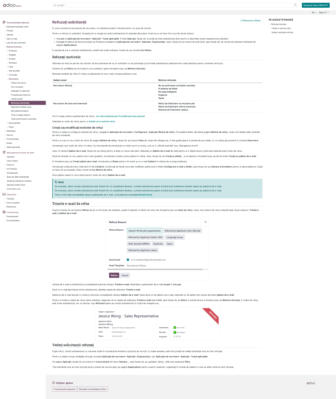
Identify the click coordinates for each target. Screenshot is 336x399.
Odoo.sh (10, 165)
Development (12, 216)
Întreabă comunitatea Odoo (92, 389)
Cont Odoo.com (13, 189)
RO (313, 12)
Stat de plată (14, 71)
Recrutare (13, 79)
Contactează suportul (64, 389)
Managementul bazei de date (20, 153)
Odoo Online (12, 161)
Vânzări (10, 35)
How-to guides (13, 203)
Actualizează (12, 173)
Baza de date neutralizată (18, 177)
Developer (11, 194)
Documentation (13, 220)
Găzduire (11, 157)
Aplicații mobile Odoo (16, 185)
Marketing (11, 131)
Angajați (12, 55)
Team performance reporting (23, 119)
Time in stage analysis (20, 115)
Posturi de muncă (18, 83)
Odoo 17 (323, 12)
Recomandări (14, 123)
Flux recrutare (17, 87)
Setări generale (13, 147)
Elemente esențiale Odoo (18, 27)
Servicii (10, 135)
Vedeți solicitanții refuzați (282, 32)
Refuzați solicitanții (20, 103)
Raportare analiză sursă (21, 107)
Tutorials (10, 199)
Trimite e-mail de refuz (281, 28)
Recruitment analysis (20, 111)
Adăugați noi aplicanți (20, 91)
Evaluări (12, 59)
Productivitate (13, 139)
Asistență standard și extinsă (19, 181)
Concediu (13, 75)
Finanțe (10, 31)
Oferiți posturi (17, 99)
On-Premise (12, 169)
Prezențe (13, 51)
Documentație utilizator (18, 23)
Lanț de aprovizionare (16, 43)
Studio (9, 143)
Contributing (12, 212)
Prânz (11, 127)
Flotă (11, 67)
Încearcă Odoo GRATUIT (316, 5)
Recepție (13, 63)
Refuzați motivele (278, 24)
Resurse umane (14, 47)
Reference (11, 207)
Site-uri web (12, 39)
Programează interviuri (21, 95)
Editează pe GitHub (251, 20)
